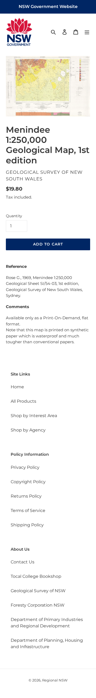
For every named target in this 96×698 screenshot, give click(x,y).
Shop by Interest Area (34, 415)
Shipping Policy (27, 524)
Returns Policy (26, 496)
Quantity (14, 215)
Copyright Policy (28, 481)
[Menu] (87, 32)
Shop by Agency (28, 430)
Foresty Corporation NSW (38, 605)
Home (17, 386)
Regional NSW (54, 680)
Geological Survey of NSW (38, 590)
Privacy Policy (25, 467)
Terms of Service (28, 510)
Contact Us (22, 561)
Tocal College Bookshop (36, 576)
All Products (23, 401)
